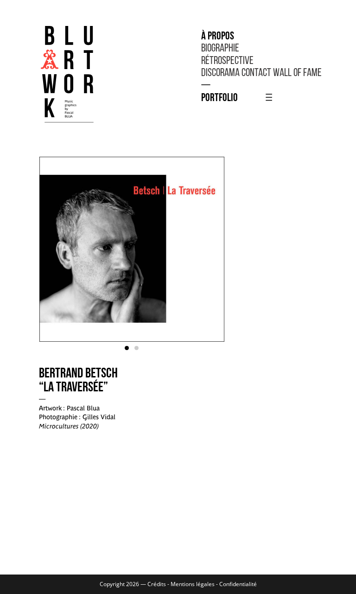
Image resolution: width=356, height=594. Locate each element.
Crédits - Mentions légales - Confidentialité (202, 584)
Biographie (220, 48)
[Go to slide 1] (127, 348)
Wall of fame (297, 73)
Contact (256, 73)
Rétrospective (227, 61)
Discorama (220, 73)
